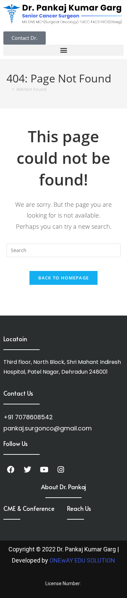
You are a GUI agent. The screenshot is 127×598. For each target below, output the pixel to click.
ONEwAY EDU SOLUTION (82, 560)
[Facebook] (10, 469)
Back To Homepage (63, 278)
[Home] (8, 89)
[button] (63, 50)
